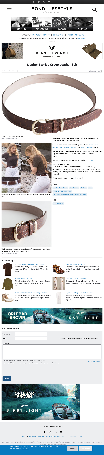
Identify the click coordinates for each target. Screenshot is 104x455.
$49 (87, 160)
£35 (91, 160)
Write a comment (94, 71)
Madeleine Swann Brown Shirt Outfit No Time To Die (70, 194)
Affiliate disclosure (45, 436)
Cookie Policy (71, 436)
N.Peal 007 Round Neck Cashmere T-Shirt (29, 264)
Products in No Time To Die (62, 191)
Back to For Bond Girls (9, 71)
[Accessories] (42, 30)
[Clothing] (21, 30)
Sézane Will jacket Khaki (23, 279)
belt (90, 188)
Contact (80, 436)
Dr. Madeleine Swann (60, 188)
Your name (6, 334)
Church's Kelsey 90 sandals (75, 264)
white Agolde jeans (70, 147)
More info (25, 449)
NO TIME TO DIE (58, 35)
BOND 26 (70, 35)
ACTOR (38, 35)
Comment (6, 343)
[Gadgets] (62, 30)
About (24, 436)
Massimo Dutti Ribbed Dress (76, 279)
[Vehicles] (82, 30)
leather (83, 188)
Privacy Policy (59, 436)
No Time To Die (58, 203)
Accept (72, 449)
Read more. (81, 38)
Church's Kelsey (86, 147)
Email (4, 338)
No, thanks (86, 448)
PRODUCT (46, 35)
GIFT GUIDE (79, 35)
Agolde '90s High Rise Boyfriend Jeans (80, 293)
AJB (74, 178)
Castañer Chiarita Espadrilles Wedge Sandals (31, 293)
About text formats (94, 361)
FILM (32, 35)
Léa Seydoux (74, 188)
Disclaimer (32, 436)
